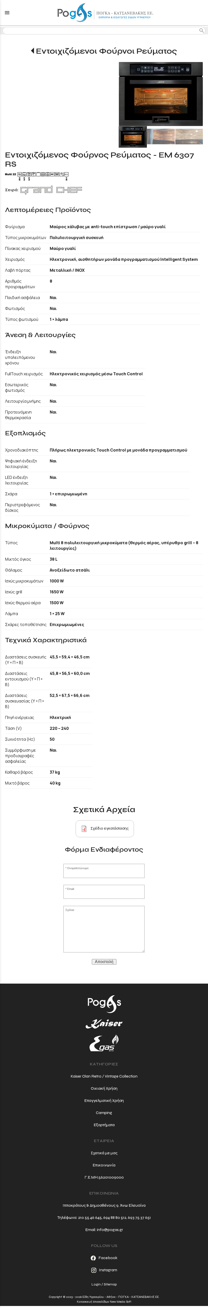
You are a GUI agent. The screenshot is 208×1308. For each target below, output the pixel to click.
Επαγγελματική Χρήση (104, 1100)
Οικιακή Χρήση (104, 1088)
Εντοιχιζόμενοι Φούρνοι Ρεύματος (106, 51)
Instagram (108, 1269)
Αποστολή (104, 962)
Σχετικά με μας (104, 1152)
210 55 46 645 (90, 1217)
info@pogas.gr (110, 1229)
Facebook (107, 1257)
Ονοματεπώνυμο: (78, 868)
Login (96, 1284)
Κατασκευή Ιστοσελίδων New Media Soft (104, 1301)
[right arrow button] (195, 94)
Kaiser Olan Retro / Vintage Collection (104, 1076)
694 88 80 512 (114, 1217)
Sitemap (110, 1284)
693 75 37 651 (139, 1217)
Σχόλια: (70, 909)
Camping (104, 1112)
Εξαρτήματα (104, 1124)
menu (7, 13)
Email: (71, 888)
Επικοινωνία (104, 1165)
